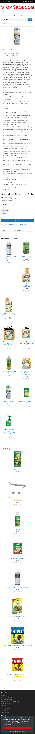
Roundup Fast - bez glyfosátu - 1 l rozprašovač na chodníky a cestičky (9, 432)
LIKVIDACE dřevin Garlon (26, 257)
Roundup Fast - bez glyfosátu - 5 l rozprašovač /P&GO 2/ (8, 343)
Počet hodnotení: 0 (13, 224)
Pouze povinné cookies (17, 731)
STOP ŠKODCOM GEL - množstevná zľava (17, 498)
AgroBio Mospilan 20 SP (17, 558)
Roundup (9, 197)
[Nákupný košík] (30, 1)
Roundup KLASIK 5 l (9, 401)
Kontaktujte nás (6, 708)
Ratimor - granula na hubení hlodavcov (17, 674)
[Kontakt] (23, 1)
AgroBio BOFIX (17, 469)
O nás (3, 695)
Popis (4, 49)
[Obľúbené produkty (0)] (28, 1)
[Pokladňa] (32, 1)
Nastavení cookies (6, 703)
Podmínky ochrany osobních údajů (10, 701)
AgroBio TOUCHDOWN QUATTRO (9, 257)
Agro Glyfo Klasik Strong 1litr (9, 372)
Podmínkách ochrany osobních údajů (15, 722)
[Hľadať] (32, 11)
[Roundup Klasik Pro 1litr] (17, 36)
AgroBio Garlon (17, 529)
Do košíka (17, 221)
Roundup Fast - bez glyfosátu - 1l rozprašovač (26, 285)
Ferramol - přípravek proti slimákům (17, 616)
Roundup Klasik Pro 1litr (10, 24)
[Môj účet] (26, 1)
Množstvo (3, 213)
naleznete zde (7, 725)
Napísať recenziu (23, 224)
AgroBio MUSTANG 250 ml (26, 401)
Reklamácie (5, 710)
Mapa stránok (5, 712)
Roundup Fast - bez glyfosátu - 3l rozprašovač (26, 373)
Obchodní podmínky (7, 699)
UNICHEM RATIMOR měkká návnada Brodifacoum (17, 645)
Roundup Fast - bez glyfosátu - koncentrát (8, 314)
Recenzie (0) (11, 49)
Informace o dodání (7, 697)
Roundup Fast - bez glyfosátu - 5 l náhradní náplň (26, 343)
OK (17, 728)
